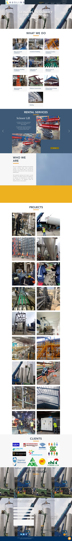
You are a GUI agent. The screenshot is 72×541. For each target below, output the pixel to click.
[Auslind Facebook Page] (26, 534)
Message (14, 518)
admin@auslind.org (53, 518)
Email (14, 512)
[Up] (64, 534)
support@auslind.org (44, 504)
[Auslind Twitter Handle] (24, 534)
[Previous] (3, 131)
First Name (15, 506)
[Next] (69, 131)
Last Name (15, 509)
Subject (14, 515)
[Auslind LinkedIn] (21, 534)
